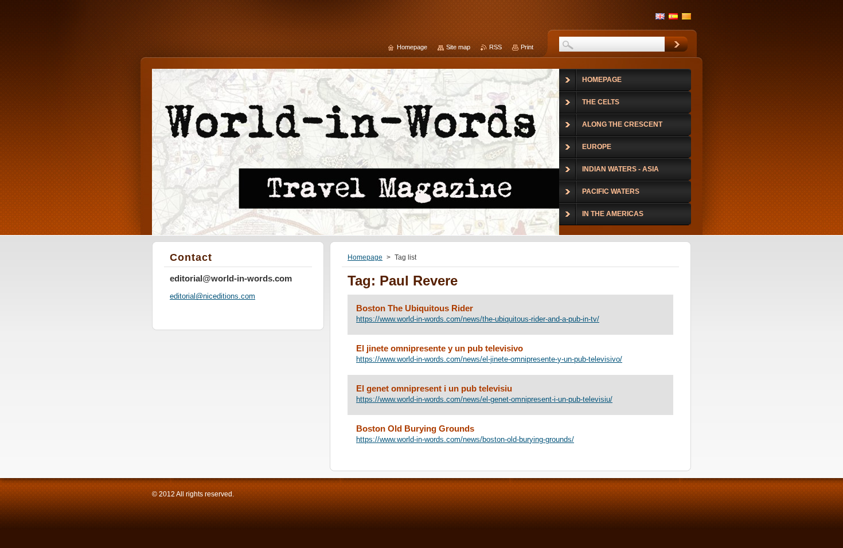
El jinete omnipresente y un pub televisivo (439, 348)
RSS (495, 47)
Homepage (365, 257)
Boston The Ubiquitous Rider (414, 308)
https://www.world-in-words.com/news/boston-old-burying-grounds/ (465, 439)
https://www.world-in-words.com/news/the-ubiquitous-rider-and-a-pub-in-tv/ (477, 319)
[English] (660, 16)
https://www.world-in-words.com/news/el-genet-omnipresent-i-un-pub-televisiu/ (484, 399)
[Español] (673, 16)
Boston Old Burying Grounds (415, 428)
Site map (458, 47)
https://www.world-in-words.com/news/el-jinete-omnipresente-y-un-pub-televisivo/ (489, 359)
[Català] (686, 16)
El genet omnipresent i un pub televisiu (434, 388)
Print (527, 47)
